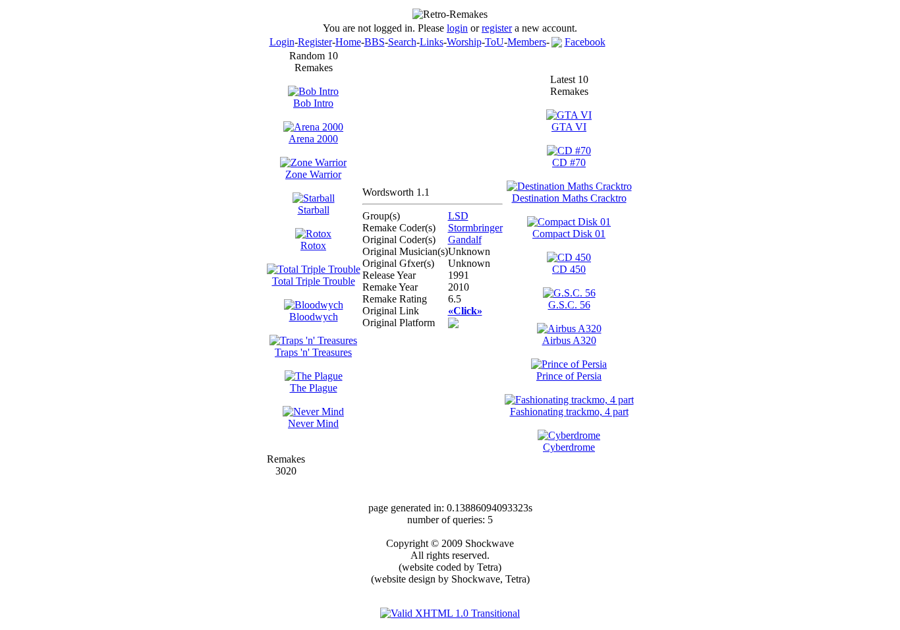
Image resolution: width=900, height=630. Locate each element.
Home (348, 41)
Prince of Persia (569, 376)
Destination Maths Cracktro (569, 198)
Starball (313, 209)
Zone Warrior (313, 174)
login (457, 28)
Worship (464, 41)
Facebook (585, 41)
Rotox (313, 245)
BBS (374, 41)
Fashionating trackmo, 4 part (569, 411)
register (497, 28)
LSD (458, 215)
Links (431, 41)
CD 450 (569, 269)
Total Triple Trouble (313, 281)
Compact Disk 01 (568, 233)
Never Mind (313, 423)
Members (526, 41)
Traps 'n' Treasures (313, 352)
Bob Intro (313, 103)
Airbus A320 (569, 340)
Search (402, 41)
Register (315, 41)
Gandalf (465, 239)
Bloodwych (313, 316)
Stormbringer (475, 227)
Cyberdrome (569, 447)
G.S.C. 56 (569, 304)
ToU (494, 41)
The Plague (313, 387)
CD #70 (569, 162)
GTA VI (568, 126)
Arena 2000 (313, 138)
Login (282, 41)
